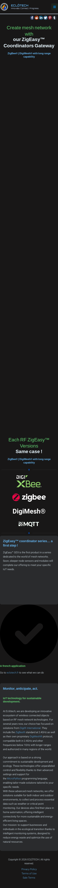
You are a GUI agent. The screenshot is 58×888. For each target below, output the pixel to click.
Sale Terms (29, 877)
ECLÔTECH (19, 5)
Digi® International (30, 728)
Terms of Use (29, 873)
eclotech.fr (13, 672)
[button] (32, 18)
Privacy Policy (29, 869)
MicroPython (14, 778)
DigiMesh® (36, 736)
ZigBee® (20, 732)
